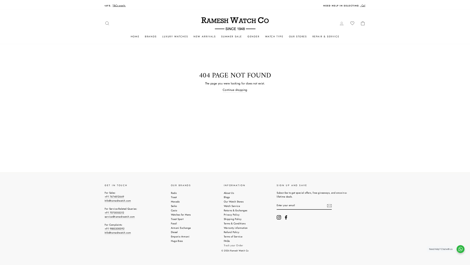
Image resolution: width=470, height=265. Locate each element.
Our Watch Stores (233, 201)
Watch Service (232, 206)
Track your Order (233, 245)
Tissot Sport (177, 219)
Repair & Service (325, 36)
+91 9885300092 (115, 228)
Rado (174, 193)
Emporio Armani (180, 236)
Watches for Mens (181, 214)
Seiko (174, 206)
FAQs (227, 241)
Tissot (174, 197)
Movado (175, 201)
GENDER (253, 36)
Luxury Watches (175, 36)
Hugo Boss (177, 241)
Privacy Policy (232, 214)
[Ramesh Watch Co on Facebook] (286, 217)
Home (135, 36)
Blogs (227, 197)
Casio (174, 210)
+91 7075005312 (114, 212)
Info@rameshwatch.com (118, 200)
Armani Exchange (181, 228)
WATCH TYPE (274, 36)
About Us (229, 193)
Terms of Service (233, 236)
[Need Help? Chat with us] (460, 249)
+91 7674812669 (114, 196)
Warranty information (236, 228)
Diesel (174, 232)
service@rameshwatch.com (120, 216)
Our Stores (298, 36)
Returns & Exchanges (235, 210)
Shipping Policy (233, 219)
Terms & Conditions (234, 223)
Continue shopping (235, 90)
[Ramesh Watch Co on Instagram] (279, 217)
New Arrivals (205, 36)
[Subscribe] (329, 205)
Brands (151, 36)
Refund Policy (231, 232)
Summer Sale (231, 36)
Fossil (174, 223)
